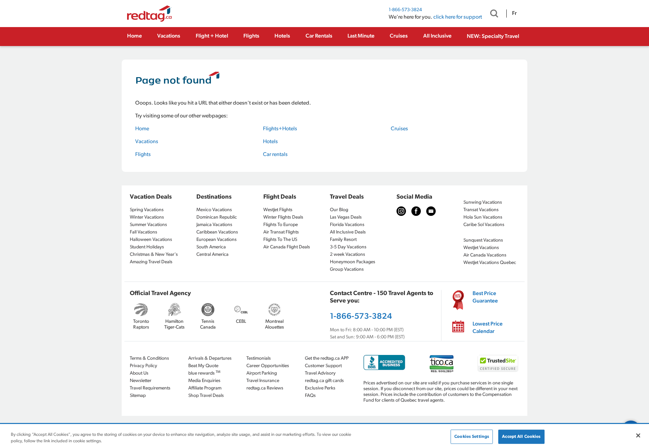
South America (211, 247)
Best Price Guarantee (485, 297)
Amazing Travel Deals (151, 262)
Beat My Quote (203, 365)
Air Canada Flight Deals (286, 247)
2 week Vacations (347, 254)
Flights (251, 36)
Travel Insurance (262, 380)
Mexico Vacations (214, 209)
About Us (139, 373)
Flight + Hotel (212, 36)
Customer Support (323, 365)
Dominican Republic (216, 217)
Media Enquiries (204, 380)
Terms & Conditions (149, 358)
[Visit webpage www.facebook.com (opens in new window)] (416, 211)
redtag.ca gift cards (324, 380)
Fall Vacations (143, 232)
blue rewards (204, 373)
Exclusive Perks (320, 388)
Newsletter (140, 380)
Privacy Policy (143, 365)
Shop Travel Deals (206, 395)
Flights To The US (280, 239)
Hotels (282, 36)
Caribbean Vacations (217, 232)
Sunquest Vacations (483, 240)
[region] (324, 436)
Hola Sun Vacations (482, 217)
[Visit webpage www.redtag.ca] (431, 211)
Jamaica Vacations (214, 224)
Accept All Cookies (521, 436)
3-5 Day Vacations (348, 247)
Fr (514, 13)
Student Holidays (147, 247)
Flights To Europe (280, 224)
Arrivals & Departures (210, 358)
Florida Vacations (347, 224)
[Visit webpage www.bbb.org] (384, 362)
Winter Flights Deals (283, 217)
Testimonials (258, 358)
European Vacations (216, 239)
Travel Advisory (320, 373)
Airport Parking (261, 373)
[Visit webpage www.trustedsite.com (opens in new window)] (498, 363)
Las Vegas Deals (346, 217)
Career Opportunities (267, 365)
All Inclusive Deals (348, 232)
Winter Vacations (147, 217)
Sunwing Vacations (482, 202)
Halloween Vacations (151, 239)
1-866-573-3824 (405, 10)
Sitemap (138, 395)
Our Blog (339, 209)
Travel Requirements (150, 388)
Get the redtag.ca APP (326, 358)
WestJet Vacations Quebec (489, 262)
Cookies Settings (471, 436)
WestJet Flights (277, 209)
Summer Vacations (148, 224)
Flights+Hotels (280, 129)
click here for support (457, 17)
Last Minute (361, 36)
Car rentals (275, 154)
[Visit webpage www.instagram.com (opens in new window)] (401, 211)
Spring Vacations (147, 209)
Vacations (168, 36)
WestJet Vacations (481, 247)
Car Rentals (319, 36)
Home (134, 36)
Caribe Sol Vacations (483, 224)
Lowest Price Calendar (488, 327)
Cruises (399, 36)
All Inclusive (437, 36)
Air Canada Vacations (484, 255)
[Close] (638, 435)
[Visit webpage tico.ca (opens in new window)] (442, 363)
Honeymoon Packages (352, 262)
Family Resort (343, 239)
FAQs (310, 395)
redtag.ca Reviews (264, 388)
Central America (212, 254)
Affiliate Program (204, 388)
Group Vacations (347, 269)
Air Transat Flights (281, 232)
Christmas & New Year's (154, 254)
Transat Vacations (481, 209)
